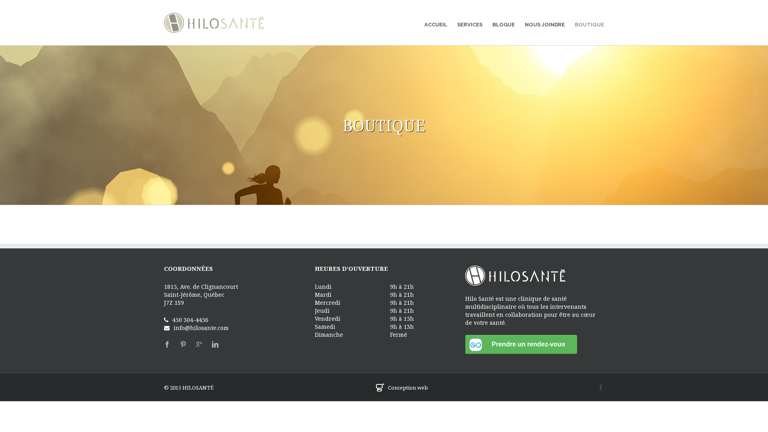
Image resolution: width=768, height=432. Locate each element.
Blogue (503, 25)
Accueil (435, 25)
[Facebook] (167, 344)
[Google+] (199, 344)
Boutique (589, 25)
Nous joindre (545, 25)
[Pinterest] (183, 344)
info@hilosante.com (201, 328)
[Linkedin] (215, 344)
